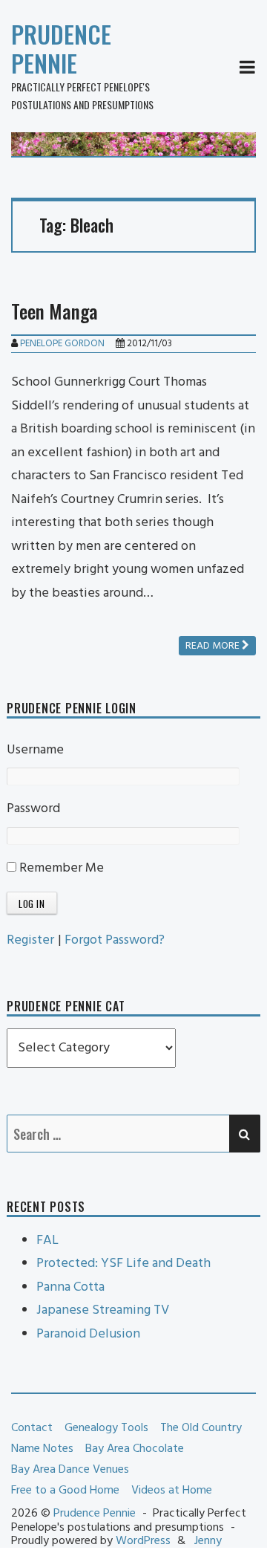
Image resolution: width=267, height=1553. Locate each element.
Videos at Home (171, 1490)
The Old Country (201, 1428)
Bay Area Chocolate (134, 1449)
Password (33, 809)
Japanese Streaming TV (102, 1310)
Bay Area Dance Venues (70, 1469)
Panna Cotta (70, 1287)
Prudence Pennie (61, 48)
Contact (32, 1428)
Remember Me (60, 868)
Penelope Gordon (62, 343)
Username (35, 750)
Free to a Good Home (65, 1490)
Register (30, 940)
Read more (213, 646)
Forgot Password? (115, 940)
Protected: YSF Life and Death (123, 1263)
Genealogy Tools (106, 1428)
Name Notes (42, 1449)
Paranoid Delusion (88, 1334)
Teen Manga (54, 311)
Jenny (208, 1541)
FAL (47, 1240)
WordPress (143, 1541)
